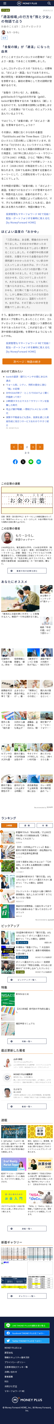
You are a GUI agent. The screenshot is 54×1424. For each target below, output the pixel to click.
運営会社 (8, 1352)
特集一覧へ (27, 1041)
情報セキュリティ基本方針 (17, 1357)
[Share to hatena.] (38, 461)
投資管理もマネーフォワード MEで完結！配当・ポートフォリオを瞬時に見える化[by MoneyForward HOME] (28, 218)
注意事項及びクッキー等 (16, 1366)
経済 (4, 37)
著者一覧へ (27, 1106)
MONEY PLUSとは (12, 1347)
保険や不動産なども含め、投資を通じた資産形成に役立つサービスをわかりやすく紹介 (27, 421)
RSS (6, 1381)
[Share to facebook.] (15, 461)
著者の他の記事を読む (27, 571)
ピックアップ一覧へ (27, 979)
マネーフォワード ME (14, 1391)
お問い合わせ (10, 1371)
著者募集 (8, 1376)
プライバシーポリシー (15, 1362)
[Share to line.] (30, 461)
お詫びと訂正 (10, 1386)
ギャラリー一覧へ (27, 1296)
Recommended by (40, 807)
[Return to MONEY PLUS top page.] (27, 3)
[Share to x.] (23, 461)
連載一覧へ (27, 1228)
